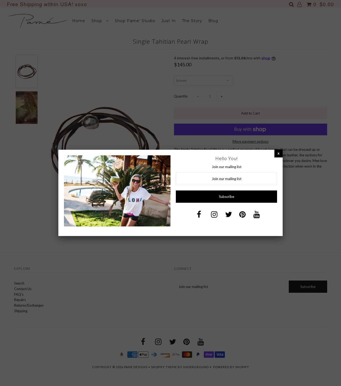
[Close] (278, 153)
